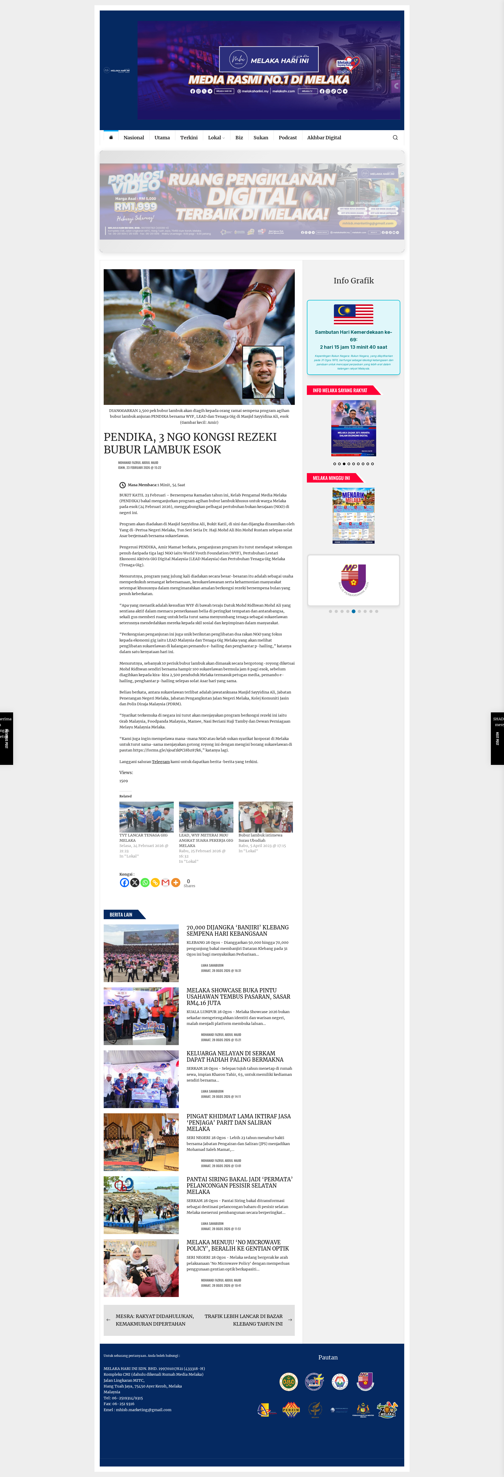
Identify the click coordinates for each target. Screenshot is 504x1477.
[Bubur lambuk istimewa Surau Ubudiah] (266, 817)
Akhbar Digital (324, 138)
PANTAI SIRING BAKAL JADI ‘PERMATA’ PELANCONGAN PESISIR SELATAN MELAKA (240, 1185)
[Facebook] (124, 882)
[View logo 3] (342, 611)
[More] (175, 882)
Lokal (214, 138)
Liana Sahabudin (212, 965)
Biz (239, 138)
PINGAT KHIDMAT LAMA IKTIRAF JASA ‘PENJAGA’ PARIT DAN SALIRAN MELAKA (239, 1122)
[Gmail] (165, 882)
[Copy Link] (155, 882)
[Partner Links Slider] (353, 580)
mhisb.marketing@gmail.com (143, 1409)
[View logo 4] (347, 611)
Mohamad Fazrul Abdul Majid (138, 462)
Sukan (261, 138)
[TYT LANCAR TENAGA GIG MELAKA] (146, 817)
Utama (162, 138)
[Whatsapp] (145, 882)
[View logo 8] (370, 611)
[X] (134, 882)
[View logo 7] (365, 611)
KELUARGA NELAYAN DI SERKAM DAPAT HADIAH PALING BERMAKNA (235, 1056)
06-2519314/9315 (127, 1398)
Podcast (288, 138)
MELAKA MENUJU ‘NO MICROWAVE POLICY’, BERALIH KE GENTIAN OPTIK (238, 1245)
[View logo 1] (330, 611)
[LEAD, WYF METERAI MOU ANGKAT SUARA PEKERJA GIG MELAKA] (206, 817)
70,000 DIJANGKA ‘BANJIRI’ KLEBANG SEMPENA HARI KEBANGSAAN (238, 930)
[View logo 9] (376, 611)
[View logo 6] (359, 611)
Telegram (161, 761)
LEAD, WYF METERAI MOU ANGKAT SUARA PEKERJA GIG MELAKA (206, 840)
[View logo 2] (336, 611)
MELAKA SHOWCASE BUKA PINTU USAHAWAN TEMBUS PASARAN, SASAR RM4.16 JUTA (238, 996)
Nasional (134, 138)
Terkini (189, 138)
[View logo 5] (353, 611)
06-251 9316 (123, 1403)
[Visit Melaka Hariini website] (252, 201)
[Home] (111, 138)
